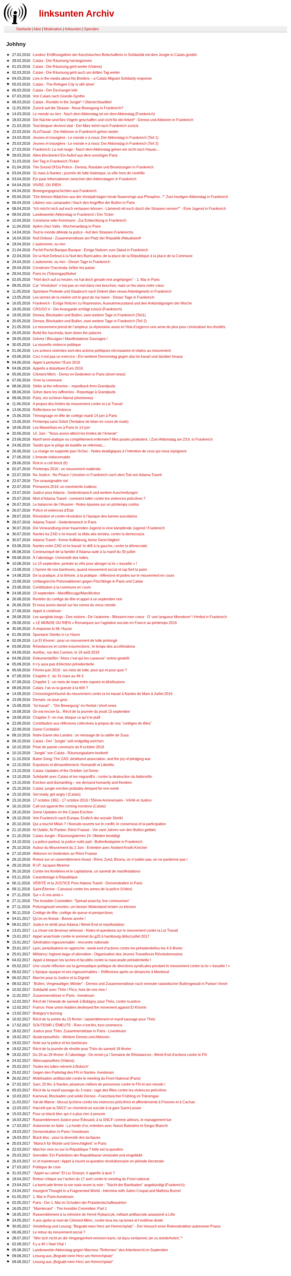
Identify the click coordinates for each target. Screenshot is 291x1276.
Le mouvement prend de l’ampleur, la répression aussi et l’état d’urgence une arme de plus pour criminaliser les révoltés (129, 327)
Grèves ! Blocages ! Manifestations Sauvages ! (70, 339)
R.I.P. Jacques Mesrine (51, 865)
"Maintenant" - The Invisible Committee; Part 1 (70, 1208)
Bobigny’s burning (47, 1013)
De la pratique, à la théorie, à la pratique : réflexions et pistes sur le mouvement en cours (103, 575)
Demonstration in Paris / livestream (61, 1132)
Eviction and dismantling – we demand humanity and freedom (82, 782)
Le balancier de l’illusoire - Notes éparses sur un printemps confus (86, 504)
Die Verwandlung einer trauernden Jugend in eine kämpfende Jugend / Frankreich (99, 528)
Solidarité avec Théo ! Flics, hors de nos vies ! (70, 990)
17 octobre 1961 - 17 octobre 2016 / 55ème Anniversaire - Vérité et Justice (92, 800)
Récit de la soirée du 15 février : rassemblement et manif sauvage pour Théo (94, 1019)
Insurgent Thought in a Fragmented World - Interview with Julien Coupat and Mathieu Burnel (107, 1191)
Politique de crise (47, 1167)
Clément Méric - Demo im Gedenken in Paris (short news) (79, 374)
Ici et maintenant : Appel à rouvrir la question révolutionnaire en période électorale (98, 1161)
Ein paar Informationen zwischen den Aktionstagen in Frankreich (84, 179)
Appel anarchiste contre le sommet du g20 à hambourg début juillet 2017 (91, 936)
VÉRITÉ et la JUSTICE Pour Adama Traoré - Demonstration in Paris (87, 883)
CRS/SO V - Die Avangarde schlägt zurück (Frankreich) (77, 309)
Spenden (91, 29)
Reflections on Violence (52, 410)
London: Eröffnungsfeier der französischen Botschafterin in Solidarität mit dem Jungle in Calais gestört (115, 55)
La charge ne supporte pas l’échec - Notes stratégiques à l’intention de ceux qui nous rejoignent (109, 451)
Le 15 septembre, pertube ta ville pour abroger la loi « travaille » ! (85, 564)
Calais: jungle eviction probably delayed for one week (76, 788)
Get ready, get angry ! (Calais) (56, 794)
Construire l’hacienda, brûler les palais (64, 268)
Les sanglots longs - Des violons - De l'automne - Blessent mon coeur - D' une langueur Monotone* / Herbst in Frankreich (130, 617)
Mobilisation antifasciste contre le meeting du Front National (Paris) (86, 1078)
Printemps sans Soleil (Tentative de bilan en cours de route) (80, 422)
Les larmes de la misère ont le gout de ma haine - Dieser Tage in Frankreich (93, 297)
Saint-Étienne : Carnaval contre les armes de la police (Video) (82, 889)
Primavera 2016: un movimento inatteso (65, 487)
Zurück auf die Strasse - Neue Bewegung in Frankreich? (78, 108)
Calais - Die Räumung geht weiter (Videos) (67, 66)
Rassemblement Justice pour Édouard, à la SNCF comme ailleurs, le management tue (102, 1120)
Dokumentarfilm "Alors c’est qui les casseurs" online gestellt (81, 658)
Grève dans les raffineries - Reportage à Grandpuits (74, 392)
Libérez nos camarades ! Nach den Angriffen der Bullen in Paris (84, 203)
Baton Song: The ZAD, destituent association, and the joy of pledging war (92, 759)
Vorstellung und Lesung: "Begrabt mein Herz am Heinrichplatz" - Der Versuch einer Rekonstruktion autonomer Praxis (127, 1226)
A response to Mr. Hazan (52, 629)
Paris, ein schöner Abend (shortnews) (63, 398)
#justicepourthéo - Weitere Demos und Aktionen (71, 1037)
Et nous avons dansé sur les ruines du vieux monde (74, 605)
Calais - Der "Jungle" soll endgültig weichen (68, 741)
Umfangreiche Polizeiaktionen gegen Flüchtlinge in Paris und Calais (88, 581)
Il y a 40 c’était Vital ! (49, 1244)
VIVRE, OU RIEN (47, 185)
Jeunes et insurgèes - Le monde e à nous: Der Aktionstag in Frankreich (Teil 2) (95, 143)
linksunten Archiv (76, 13)
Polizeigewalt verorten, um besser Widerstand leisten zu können (84, 907)
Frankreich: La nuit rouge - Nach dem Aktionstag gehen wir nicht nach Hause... (96, 149)
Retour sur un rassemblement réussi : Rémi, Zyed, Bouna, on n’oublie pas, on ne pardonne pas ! (110, 859)
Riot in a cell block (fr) (50, 463)
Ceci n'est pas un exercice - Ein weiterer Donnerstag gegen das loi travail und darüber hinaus (108, 356)
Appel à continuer (47, 611)
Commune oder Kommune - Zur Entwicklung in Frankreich (79, 220)
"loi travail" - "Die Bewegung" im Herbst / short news (74, 706)
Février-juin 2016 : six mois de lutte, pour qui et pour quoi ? (80, 670)
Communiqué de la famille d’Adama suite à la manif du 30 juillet (84, 552)
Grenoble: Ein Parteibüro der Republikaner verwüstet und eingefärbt (87, 1155)
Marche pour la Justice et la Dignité (61, 978)
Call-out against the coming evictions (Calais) (69, 806)
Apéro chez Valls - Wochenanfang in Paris (67, 226)
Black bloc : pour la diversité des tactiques (66, 1137)
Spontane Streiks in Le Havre (56, 635)
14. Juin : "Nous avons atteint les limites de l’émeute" (75, 433)
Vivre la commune (47, 380)
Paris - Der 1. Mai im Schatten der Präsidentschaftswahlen (79, 1203)
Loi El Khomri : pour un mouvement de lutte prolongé (75, 640)
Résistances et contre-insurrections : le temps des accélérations (84, 646)
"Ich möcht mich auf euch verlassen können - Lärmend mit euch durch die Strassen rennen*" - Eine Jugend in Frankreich (129, 209)
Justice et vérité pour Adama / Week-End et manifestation (78, 924)
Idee (37, 29)
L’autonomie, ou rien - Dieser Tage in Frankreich (71, 262)
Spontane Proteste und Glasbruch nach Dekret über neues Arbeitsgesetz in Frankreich (102, 291)
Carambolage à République (55, 877)
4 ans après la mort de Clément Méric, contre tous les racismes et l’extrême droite (98, 1220)
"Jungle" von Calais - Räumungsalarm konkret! (70, 753)
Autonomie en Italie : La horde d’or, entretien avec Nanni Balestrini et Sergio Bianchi (100, 1126)
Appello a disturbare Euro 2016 (58, 368)
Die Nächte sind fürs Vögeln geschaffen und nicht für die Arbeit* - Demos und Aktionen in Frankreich (113, 120)
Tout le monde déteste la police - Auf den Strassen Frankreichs (83, 232)
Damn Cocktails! (46, 729)
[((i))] (14, 23)
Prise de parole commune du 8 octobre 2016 (68, 747)
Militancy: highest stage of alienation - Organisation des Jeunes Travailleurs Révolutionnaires (108, 954)
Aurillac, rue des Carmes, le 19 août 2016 (66, 652)
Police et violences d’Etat (53, 510)
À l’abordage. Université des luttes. (61, 558)
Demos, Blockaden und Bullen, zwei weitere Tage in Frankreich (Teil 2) (90, 321)
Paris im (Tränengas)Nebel (54, 274)
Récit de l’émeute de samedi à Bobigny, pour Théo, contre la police (86, 1001)
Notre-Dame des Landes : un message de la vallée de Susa (81, 735)
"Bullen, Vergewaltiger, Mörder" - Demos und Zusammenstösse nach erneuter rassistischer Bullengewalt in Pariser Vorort (130, 984)
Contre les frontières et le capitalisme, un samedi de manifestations (86, 871)
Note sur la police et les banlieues (60, 1043)
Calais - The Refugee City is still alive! (63, 84)
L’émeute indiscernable (51, 457)
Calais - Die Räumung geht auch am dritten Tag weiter (76, 72)
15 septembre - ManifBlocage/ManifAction (66, 593)
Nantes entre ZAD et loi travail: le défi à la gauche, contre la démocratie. (90, 546)
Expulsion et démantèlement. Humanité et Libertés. (74, 765)
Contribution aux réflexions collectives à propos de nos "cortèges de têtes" (92, 723)
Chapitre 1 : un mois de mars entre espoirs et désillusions (79, 682)
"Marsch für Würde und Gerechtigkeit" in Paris (69, 1143)
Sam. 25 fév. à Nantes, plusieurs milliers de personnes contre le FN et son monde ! (99, 1084)
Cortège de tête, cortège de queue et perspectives (73, 913)
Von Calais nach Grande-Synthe (59, 96)
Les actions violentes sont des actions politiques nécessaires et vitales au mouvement (102, 351)
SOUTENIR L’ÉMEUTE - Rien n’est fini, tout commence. (78, 1025)
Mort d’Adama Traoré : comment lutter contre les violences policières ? (89, 498)
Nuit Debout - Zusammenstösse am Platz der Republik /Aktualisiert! (87, 238)
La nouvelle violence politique (57, 345)
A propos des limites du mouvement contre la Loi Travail (78, 404)
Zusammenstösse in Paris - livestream (63, 995)
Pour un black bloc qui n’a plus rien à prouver (69, 1114)
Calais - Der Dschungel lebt (55, 90)
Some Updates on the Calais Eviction (63, 812)
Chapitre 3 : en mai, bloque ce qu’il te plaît (66, 717)
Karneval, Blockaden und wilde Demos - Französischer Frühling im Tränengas (96, 1096)
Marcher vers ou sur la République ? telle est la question (78, 1149)
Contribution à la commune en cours (62, 587)
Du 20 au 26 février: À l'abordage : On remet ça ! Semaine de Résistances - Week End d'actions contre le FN (120, 1055)
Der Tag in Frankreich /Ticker (56, 161)
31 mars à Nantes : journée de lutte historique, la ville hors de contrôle (89, 173)
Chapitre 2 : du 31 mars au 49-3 (58, 676)
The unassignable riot (50, 481)
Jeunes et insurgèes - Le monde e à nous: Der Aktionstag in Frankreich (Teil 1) (95, 138)
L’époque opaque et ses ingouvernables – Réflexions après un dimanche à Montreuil (101, 972)
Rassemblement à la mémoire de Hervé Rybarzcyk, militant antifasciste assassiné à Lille (104, 1214)
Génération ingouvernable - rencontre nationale (71, 942)
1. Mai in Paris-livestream (53, 1197)
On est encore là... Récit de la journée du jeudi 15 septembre (81, 711)
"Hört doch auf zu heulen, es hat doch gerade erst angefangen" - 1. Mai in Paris (96, 280)
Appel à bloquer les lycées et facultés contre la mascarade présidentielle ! (92, 960)
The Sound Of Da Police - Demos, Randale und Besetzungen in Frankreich (93, 167)
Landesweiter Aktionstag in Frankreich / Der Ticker (73, 214)
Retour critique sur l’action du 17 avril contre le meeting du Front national (91, 1179)
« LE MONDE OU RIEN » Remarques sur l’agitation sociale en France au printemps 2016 (105, 623)
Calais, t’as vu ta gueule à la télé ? (60, 688)
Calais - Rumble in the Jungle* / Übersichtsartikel (72, 102)
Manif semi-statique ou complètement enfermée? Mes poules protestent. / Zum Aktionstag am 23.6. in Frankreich (123, 439)
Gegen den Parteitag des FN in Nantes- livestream (73, 1072)
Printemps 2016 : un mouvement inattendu (67, 469)
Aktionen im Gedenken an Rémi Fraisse (65, 853)
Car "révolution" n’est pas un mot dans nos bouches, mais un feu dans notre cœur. (98, 285)
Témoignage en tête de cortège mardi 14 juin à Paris (75, 416)
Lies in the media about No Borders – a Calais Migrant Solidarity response (92, 78)
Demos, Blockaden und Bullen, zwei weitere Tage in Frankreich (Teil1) (89, 315)
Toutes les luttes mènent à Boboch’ (61, 1066)
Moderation (53, 29)
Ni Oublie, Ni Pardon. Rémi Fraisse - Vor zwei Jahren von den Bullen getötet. (94, 830)
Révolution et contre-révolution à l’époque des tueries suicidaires (85, 516)
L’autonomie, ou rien (49, 244)
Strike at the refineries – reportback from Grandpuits (74, 386)
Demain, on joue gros (50, 700)
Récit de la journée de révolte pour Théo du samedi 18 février (82, 1049)
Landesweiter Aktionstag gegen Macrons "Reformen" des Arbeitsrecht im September (100, 1250)
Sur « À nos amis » (48, 895)
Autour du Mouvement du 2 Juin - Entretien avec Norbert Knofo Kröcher (90, 848)
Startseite (23, 29)
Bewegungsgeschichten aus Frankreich (65, 191)
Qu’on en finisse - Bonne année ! (59, 919)
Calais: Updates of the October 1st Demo (65, 771)
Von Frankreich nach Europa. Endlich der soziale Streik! (78, 818)
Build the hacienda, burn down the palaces (67, 333)
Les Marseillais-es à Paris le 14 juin (61, 427)
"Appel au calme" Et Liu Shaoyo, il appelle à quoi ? (74, 1173)
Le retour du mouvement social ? (59, 1232)
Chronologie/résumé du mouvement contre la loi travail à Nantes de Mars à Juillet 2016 (103, 694)
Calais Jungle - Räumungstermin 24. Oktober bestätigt (76, 836)
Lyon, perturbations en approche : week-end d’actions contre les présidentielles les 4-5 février (108, 948)
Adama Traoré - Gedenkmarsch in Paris (64, 522)
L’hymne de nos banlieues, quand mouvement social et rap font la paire (90, 569)
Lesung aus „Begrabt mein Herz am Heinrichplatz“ (73, 1256)
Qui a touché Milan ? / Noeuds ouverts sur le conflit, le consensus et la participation (99, 824)
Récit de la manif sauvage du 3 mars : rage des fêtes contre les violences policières (99, 1090)
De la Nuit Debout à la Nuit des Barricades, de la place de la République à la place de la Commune (113, 256)
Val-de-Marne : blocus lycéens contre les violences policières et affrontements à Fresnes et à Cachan (114, 1102)
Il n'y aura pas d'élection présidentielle (63, 664)
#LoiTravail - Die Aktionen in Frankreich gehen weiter (75, 132)
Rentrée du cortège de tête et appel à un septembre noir (77, 599)
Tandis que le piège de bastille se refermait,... (69, 445)
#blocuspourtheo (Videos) (53, 1061)
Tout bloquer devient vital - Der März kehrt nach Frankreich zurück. (86, 126)
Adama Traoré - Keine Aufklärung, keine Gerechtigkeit (76, 540)
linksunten (73, 29)
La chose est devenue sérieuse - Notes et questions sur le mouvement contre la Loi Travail (105, 930)
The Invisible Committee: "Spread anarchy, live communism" (81, 901)
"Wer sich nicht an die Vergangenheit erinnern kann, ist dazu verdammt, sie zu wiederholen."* (108, 1238)
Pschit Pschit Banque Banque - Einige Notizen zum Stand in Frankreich (90, 250)
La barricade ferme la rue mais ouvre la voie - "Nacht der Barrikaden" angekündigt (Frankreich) (109, 1185)
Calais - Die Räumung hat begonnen (62, 61)
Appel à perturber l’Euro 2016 (56, 362)
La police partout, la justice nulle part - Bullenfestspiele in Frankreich (88, 842)
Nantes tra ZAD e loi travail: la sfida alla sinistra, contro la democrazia (88, 534)
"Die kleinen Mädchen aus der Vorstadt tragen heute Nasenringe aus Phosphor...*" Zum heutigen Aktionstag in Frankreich (130, 197)
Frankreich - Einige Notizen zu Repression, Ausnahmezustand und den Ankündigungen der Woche (112, 303)
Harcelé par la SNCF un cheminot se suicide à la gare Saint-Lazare (87, 1108)
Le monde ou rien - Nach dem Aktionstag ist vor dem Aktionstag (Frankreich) (94, 114)
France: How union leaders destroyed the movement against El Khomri (89, 1007)
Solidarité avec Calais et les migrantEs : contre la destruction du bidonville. (93, 777)
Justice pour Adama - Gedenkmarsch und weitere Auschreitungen (85, 493)
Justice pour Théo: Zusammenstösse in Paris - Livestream (79, 1031)
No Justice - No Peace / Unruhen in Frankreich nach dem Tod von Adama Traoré (97, 475)
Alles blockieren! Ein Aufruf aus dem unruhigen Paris (75, 155)
